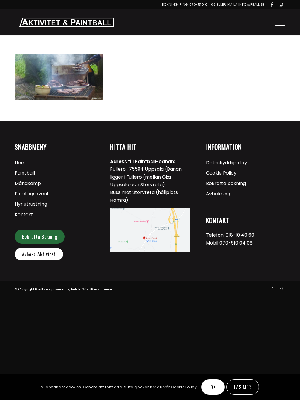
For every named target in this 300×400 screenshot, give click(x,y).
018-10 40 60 (240, 235)
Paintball (25, 173)
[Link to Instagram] (281, 4)
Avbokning (218, 193)
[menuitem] (278, 22)
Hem (20, 162)
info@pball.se (251, 4)
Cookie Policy (221, 173)
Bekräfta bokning (226, 183)
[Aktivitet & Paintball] (66, 22)
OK (213, 387)
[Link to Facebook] (272, 4)
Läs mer (242, 387)
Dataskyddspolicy (226, 162)
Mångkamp (28, 183)
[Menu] (278, 22)
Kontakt (24, 214)
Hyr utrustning (31, 204)
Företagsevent (32, 193)
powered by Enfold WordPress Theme (81, 289)
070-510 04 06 (202, 4)
